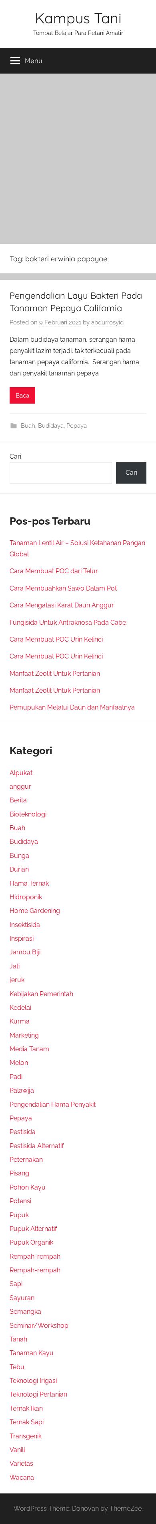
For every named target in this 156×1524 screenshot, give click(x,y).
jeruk (17, 980)
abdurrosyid (107, 322)
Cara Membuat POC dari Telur (54, 571)
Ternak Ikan (26, 1408)
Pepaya (76, 425)
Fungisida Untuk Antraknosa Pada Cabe (68, 622)
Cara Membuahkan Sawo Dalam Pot (63, 588)
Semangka (25, 1311)
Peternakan (26, 1159)
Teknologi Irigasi (33, 1381)
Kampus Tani (78, 18)
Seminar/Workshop (39, 1325)
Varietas (21, 1463)
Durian (19, 869)
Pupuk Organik (31, 1242)
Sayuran (22, 1298)
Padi (16, 1077)
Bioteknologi (28, 814)
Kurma (20, 1021)
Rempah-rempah (35, 1256)
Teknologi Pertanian (38, 1394)
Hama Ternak (29, 883)
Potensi (20, 1201)
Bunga (19, 855)
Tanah (18, 1339)
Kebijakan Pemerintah (41, 994)
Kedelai (20, 1007)
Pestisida (23, 1132)
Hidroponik (26, 897)
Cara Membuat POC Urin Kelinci (56, 639)
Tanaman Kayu (32, 1353)
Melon (19, 1063)
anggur (20, 786)
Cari (15, 456)
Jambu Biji (25, 952)
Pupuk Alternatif (33, 1229)
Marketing (24, 1035)
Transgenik (26, 1436)
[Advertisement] (78, 156)
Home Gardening (35, 911)
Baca (22, 395)
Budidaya (51, 425)
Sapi (16, 1284)
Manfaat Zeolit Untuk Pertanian (55, 673)
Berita (18, 800)
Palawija (22, 1090)
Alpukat (21, 773)
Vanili (17, 1450)
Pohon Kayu (28, 1187)
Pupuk (19, 1215)
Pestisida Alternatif (37, 1146)
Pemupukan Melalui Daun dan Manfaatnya (72, 707)
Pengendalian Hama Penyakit (53, 1104)
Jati (15, 966)
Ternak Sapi (27, 1422)
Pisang (19, 1173)
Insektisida (25, 925)
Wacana (22, 1477)
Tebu (17, 1367)
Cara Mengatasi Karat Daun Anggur (62, 605)
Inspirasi (22, 938)
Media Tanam (29, 1049)
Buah (28, 425)
